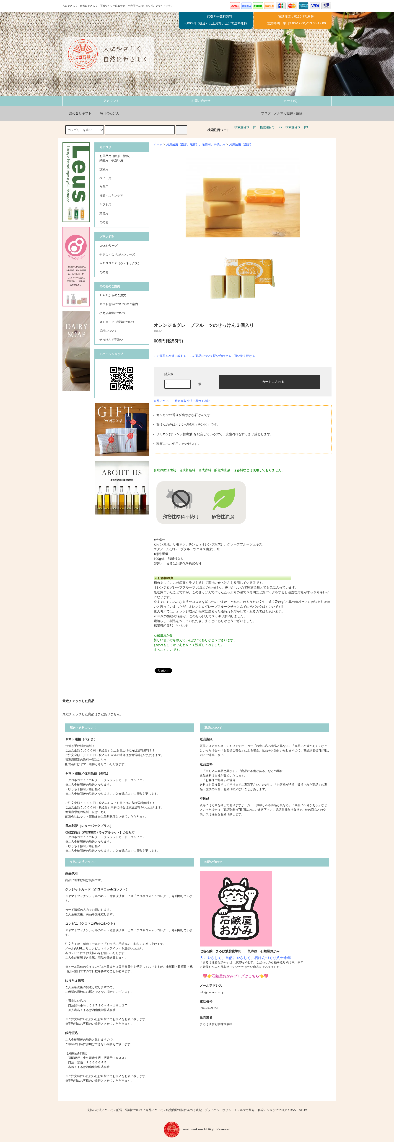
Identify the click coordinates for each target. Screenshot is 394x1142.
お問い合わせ (200, 101)
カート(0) (290, 101)
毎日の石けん (109, 113)
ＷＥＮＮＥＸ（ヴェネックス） (120, 263)
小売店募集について (112, 313)
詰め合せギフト (80, 113)
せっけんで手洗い (111, 339)
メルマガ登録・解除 (288, 113)
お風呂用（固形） (241, 144)
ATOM (303, 1110)
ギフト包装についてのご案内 (118, 304)
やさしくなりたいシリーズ (117, 254)
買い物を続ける (244, 356)
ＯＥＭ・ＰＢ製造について (117, 322)
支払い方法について (100, 1110)
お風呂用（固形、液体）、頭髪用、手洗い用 (196, 144)
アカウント (111, 101)
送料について (108, 330)
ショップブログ (276, 1110)
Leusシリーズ (108, 245)
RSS (293, 1110)
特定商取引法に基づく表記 (192, 401)
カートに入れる (273, 381)
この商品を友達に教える (170, 356)
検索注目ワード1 (245, 127)
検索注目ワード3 (296, 127)
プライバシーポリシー (219, 1110)
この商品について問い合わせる (210, 356)
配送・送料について (129, 1110)
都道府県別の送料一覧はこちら (86, 759)
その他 (103, 272)
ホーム (158, 144)
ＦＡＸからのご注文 (112, 295)
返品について (162, 401)
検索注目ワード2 (271, 127)
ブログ (266, 113)
